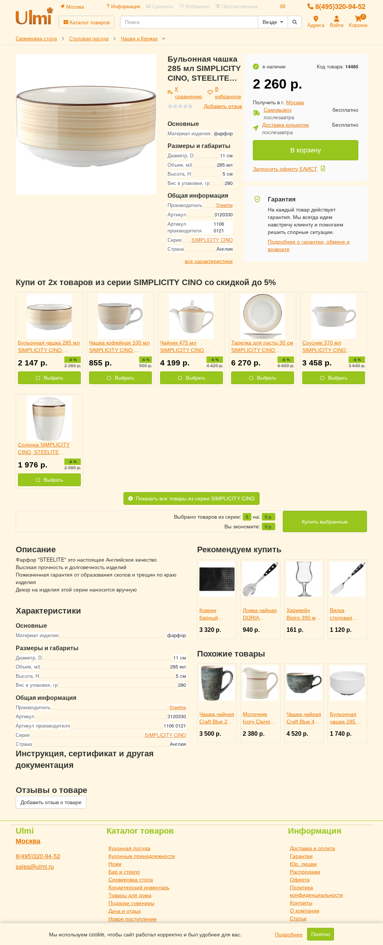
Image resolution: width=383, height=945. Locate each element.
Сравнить (162, 6)
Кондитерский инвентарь (138, 887)
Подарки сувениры (131, 903)
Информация (125, 6)
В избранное (228, 92)
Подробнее (289, 934)
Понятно (320, 934)
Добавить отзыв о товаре (51, 802)
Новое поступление (132, 918)
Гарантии (301, 855)
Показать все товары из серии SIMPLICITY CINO (195, 498)
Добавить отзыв (223, 105)
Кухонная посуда (129, 848)
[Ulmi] (34, 15)
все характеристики (209, 261)
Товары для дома (129, 895)
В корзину (305, 150)
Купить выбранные (325, 522)
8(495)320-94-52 (340, 6)
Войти (336, 24)
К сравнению (188, 92)
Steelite (224, 205)
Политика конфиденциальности (316, 890)
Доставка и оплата (312, 848)
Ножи (115, 863)
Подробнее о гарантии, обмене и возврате (309, 245)
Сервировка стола (130, 879)
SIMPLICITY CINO (212, 239)
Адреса (315, 24)
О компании (304, 910)
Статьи (298, 918)
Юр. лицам (303, 863)
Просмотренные (239, 6)
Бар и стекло (124, 871)
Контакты (301, 902)
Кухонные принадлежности (141, 855)
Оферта (300, 879)
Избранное (196, 6)
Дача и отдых (124, 910)
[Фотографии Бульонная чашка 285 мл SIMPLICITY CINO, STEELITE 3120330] (86, 124)
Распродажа (305, 871)
